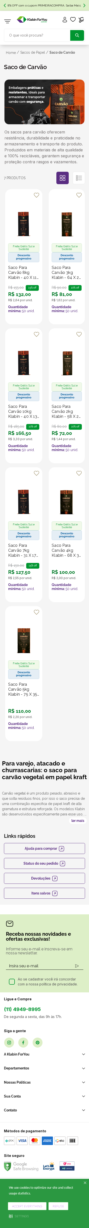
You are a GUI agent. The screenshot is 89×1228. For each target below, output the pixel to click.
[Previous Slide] (5, 5)
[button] (19, 1216)
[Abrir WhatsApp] (76, 1198)
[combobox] (44, 35)
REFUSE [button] (58, 1206)
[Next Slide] (84, 5)
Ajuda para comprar (41, 848)
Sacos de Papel (32, 52)
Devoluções (40, 878)
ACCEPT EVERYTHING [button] (27, 1206)
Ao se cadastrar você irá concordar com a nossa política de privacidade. (48, 981)
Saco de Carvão (62, 52)
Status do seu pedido (40, 863)
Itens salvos (40, 893)
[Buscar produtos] (77, 35)
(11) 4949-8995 (22, 1009)
